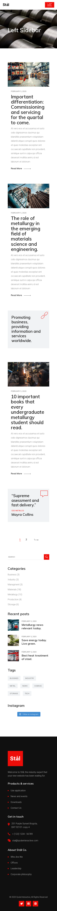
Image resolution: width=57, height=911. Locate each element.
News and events (19, 796)
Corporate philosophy (21, 874)
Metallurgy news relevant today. (32, 626)
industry (29, 678)
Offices (14, 862)
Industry (11, 579)
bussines (14, 678)
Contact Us (16, 808)
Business (12, 574)
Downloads (16, 802)
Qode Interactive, (23, 897)
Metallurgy (13, 594)
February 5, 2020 (18, 91)
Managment (13, 584)
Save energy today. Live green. (34, 641)
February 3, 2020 (29, 621)
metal (12, 686)
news (25, 686)
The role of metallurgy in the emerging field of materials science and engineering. (25, 233)
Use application (18, 790)
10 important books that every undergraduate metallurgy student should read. (27, 412)
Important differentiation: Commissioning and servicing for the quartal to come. (27, 110)
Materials (12, 589)
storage (14, 693)
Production (13, 599)
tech (27, 693)
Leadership (16, 868)
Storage (12, 604)
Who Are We (17, 857)
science (38, 686)
